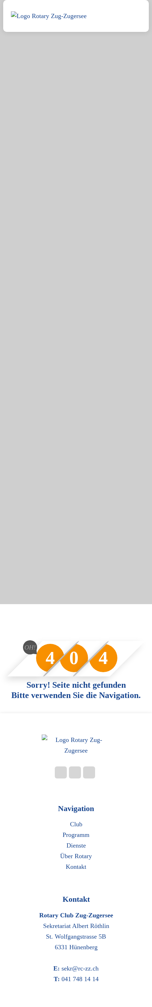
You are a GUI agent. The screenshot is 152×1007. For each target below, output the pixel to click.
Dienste (76, 845)
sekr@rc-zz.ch (80, 968)
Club (76, 824)
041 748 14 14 (80, 979)
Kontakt (76, 866)
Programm (76, 834)
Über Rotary (76, 856)
